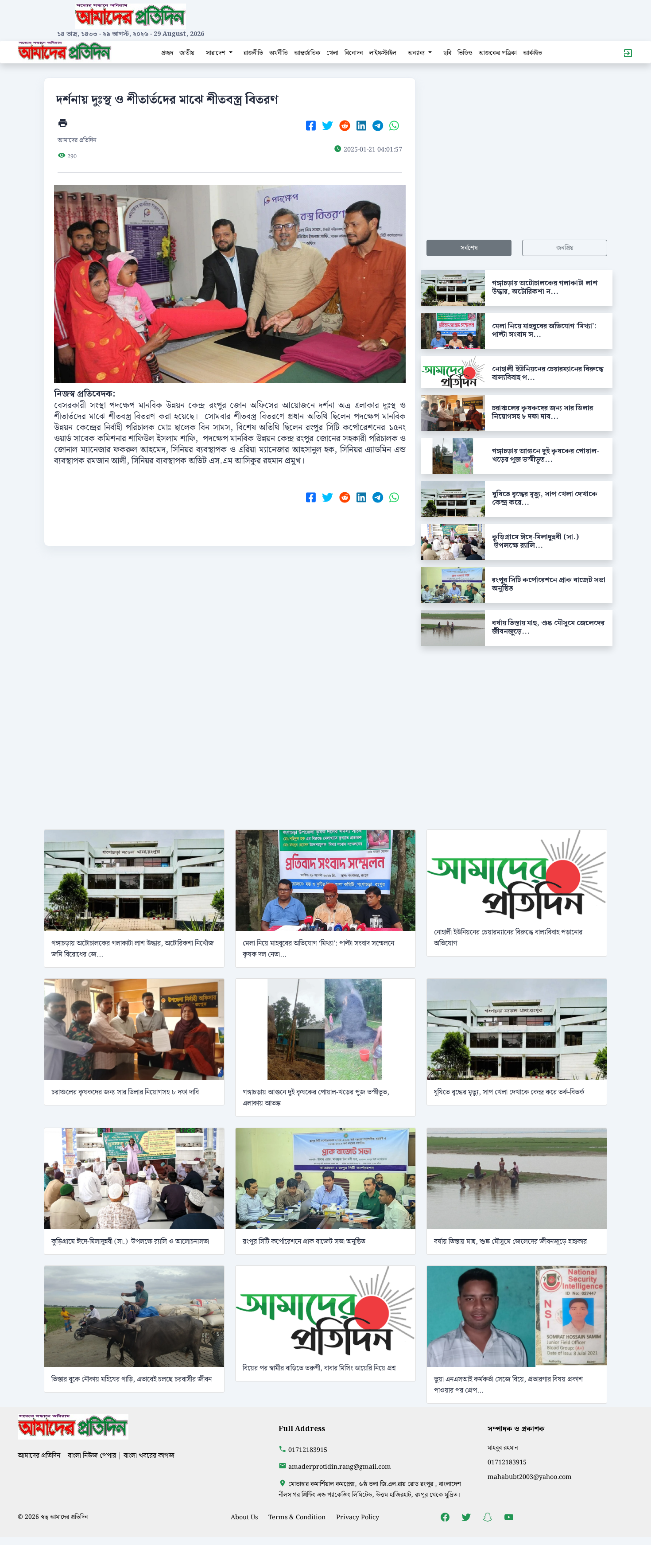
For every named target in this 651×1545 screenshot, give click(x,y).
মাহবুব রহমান (503, 1448)
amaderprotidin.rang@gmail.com (339, 1467)
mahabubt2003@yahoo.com (530, 1477)
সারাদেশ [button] (216, 53)
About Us (244, 1517)
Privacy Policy (357, 1517)
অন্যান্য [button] (417, 53)
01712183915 (307, 1450)
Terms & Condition (297, 1517)
